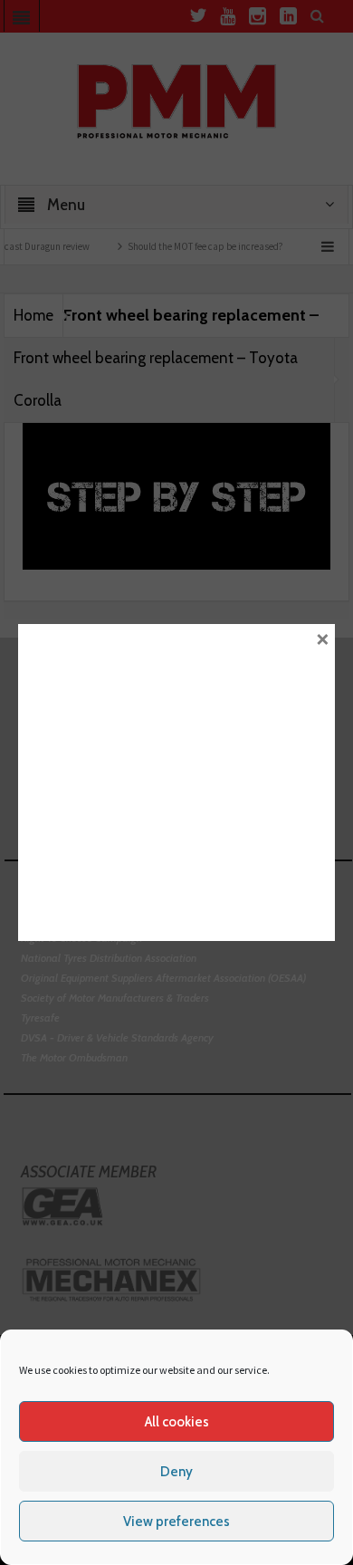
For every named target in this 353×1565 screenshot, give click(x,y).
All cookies (177, 1422)
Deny (176, 1472)
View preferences (176, 1521)
